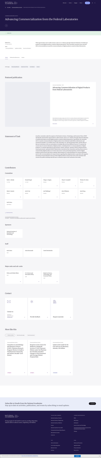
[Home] (5, 7)
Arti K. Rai (27, 191)
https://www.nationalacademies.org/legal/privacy (29, 455)
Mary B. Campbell (66, 180)
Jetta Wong (82, 191)
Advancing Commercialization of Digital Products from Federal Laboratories (71, 89)
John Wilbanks (65, 191)
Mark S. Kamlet (10, 191)
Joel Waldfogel (46, 191)
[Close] (99, 456)
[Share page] (6, 25)
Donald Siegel (28, 180)
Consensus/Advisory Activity (11, 15)
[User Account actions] (92, 3)
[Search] (95, 3)
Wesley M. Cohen (84, 180)
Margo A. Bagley (47, 180)
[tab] (6, 57)
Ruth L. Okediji (10, 180)
